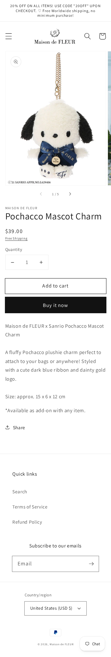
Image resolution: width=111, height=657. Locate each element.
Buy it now (55, 305)
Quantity (14, 249)
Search (19, 491)
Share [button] (19, 427)
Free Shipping (16, 238)
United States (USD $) (51, 608)
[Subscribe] (91, 563)
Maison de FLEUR (62, 644)
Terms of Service (30, 507)
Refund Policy (27, 522)
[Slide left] (41, 194)
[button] (8, 36)
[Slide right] (69, 194)
